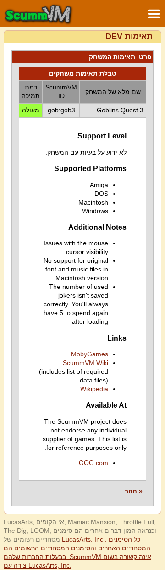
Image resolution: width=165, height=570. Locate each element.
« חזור (134, 491)
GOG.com (93, 462)
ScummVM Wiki (85, 362)
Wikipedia (94, 389)
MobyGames (89, 354)
